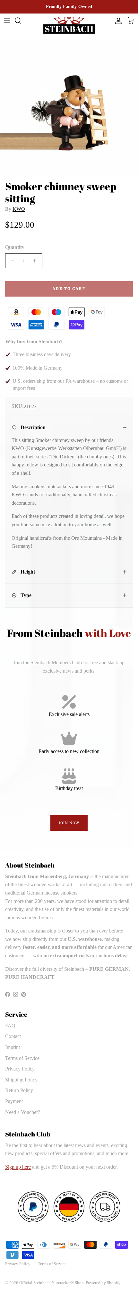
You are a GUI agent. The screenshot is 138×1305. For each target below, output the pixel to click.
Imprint (12, 1047)
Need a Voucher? (22, 1112)
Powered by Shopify (103, 1282)
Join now (69, 823)
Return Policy (19, 1090)
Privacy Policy (20, 1068)
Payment (14, 1101)
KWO (19, 209)
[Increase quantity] (36, 261)
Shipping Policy (21, 1079)
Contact (13, 1036)
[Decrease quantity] (11, 261)
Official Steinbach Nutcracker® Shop (51, 1282)
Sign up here (18, 1167)
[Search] (21, 21)
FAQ (10, 1025)
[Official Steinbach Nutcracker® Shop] (69, 25)
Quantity (14, 247)
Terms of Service (22, 1058)
